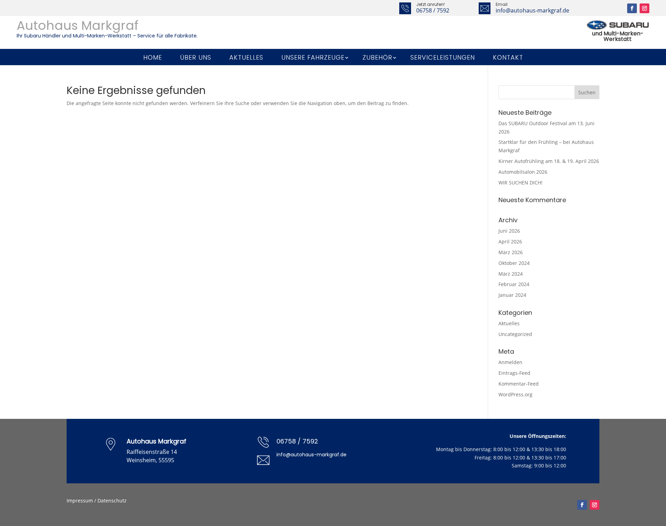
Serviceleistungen (442, 57)
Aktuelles (246, 57)
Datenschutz (112, 500)
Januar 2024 (512, 295)
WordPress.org (515, 394)
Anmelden (510, 362)
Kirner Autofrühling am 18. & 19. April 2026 (548, 161)
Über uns (195, 57)
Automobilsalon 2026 (522, 172)
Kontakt (508, 57)
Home (152, 57)
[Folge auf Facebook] (632, 8)
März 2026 (510, 252)
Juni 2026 (509, 230)
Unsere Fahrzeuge (312, 57)
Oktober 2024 (514, 263)
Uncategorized (515, 334)
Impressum (80, 500)
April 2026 (510, 241)
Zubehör (377, 57)
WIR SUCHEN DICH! (520, 182)
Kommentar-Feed (518, 383)
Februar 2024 (513, 284)
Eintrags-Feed (514, 373)
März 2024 (510, 273)
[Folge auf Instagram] (644, 8)
